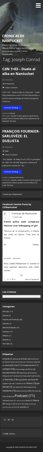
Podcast (12, 113)
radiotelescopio (9, 401)
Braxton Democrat (12, 362)
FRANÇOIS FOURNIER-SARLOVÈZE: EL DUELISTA (21, 136)
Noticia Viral (21, 391)
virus (16, 407)
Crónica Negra (21, 369)
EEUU (31, 369)
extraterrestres (11, 372)
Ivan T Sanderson (19, 384)
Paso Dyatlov (8, 396)
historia (14, 183)
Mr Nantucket (9, 84)
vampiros (28, 404)
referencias (20, 400)
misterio (9, 390)
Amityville (7, 359)
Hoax (34, 379)
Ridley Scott (23, 119)
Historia (6, 323)
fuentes (11, 379)
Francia (19, 116)
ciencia (9, 365)
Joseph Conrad (7, 119)
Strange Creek (11, 404)
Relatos (5, 335)
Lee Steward (18, 387)
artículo (16, 359)
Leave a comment (11, 88)
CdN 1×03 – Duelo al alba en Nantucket (18, 71)
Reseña (5, 339)
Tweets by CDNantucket (12, 194)
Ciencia (5, 315)
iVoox (31, 383)
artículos (14, 180)
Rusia (29, 400)
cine (18, 365)
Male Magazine (30, 387)
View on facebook (32, 279)
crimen (9, 369)
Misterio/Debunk (9, 327)
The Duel (13, 121)
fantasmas (24, 373)
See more (16, 258)
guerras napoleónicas (30, 116)
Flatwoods (7, 376)
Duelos (19, 180)
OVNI (30, 391)
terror (21, 404)
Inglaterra (7, 384)
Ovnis (37, 391)
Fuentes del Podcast (16, 177)
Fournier (14, 116)
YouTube (6, 344)
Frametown (17, 376)
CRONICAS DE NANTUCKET (13, 38)
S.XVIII (4, 185)
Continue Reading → (12, 108)
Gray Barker (24, 379)
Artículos (6, 311)
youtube (24, 407)
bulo (22, 362)
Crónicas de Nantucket (24, 213)
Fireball (33, 373)
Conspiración (30, 365)
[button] (39, 4)
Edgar (7, 151)
